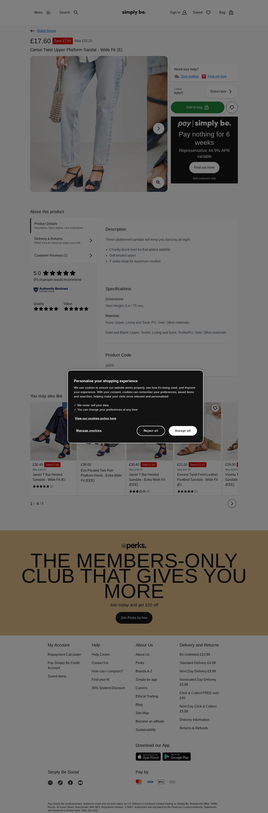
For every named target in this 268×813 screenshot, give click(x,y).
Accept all (182, 430)
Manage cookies (88, 430)
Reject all (151, 430)
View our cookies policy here (94, 418)
